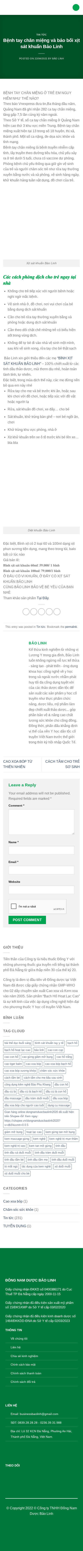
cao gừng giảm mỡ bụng (37, 1056)
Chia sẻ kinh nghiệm (24, 1356)
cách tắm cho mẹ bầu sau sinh (43, 1077)
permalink (71, 626)
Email (13, 862)
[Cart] (76, 7)
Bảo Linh (58, 58)
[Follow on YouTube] (29, 1473)
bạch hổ (72, 1043)
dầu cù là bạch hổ (31, 1091)
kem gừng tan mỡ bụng (60, 1132)
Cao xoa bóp (13, 1201)
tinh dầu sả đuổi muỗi (17, 1152)
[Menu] (5, 7)
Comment (16, 805)
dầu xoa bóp (60, 1098)
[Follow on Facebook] (8, 1473)
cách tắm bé (12, 1077)
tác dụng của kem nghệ (36, 1166)
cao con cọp (55, 1050)
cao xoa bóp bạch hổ (58, 1063)
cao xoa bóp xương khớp (20, 1070)
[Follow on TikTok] (22, 1473)
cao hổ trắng (64, 1056)
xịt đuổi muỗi (62, 1166)
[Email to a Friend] (41, 611)
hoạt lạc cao (34, 1132)
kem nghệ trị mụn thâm (63, 1138)
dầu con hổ (61, 1084)
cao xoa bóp (33, 1063)
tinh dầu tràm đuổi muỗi (49, 1152)
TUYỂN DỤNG (14, 1226)
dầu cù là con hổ (56, 1091)
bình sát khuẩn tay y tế (49, 1043)
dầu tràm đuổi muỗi (37, 1098)
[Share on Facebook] (26, 611)
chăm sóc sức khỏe (52, 1070)
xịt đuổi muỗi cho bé (16, 1173)
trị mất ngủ (11, 1166)
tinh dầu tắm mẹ (38, 1159)
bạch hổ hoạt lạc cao (17, 1050)
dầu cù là (10, 1091)
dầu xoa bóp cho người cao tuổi (24, 1105)
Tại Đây (43, 598)
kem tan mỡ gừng (40, 1145)
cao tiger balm (13, 1063)
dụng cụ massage (59, 1105)
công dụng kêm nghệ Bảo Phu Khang (27, 1084)
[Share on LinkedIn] (56, 611)
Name (14, 842)
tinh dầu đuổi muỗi (63, 1159)
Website (14, 881)
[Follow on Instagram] (15, 1473)
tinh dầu (60, 1145)
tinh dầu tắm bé (14, 1159)
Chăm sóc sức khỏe (18, 1209)
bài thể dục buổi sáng (17, 1043)
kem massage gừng (16, 1138)
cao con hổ (11, 1056)
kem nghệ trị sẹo (14, 1145)
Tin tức (41, 34)
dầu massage (12, 1098)
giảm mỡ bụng (13, 1132)
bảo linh (39, 1050)
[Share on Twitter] (33, 611)
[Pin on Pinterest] (49, 611)
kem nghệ (39, 1138)
